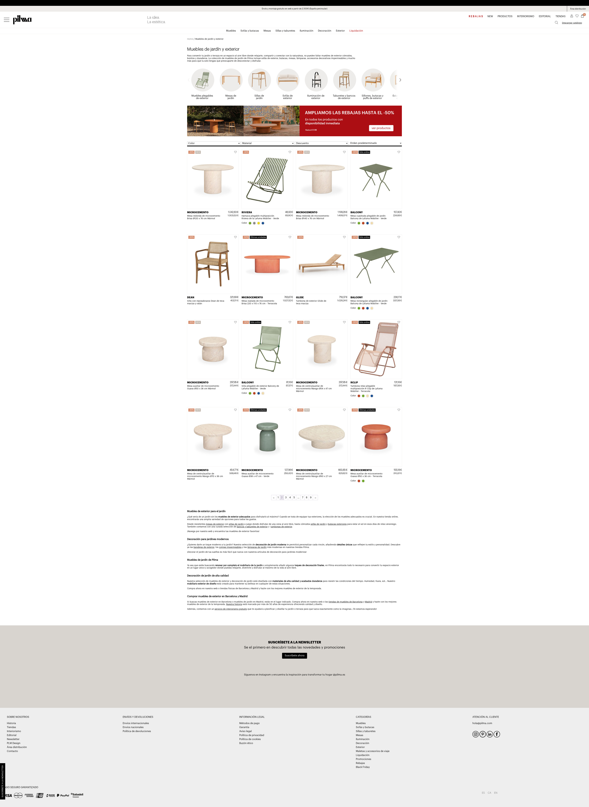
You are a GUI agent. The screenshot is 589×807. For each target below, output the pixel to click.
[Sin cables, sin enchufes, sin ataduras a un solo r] (294, 689)
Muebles (231, 31)
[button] (235, 152)
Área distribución (578, 9)
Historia (11, 723)
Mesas (267, 31)
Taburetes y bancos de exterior (344, 97)
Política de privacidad (251, 735)
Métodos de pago (249, 723)
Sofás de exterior (288, 97)
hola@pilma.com (482, 723)
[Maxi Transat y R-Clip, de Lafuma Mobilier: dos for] (214, 689)
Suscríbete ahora (294, 655)
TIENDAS (561, 16)
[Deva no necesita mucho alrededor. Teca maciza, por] (374, 689)
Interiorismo (14, 731)
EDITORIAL (545, 16)
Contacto (12, 751)
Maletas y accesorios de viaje (372, 751)
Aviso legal (245, 731)
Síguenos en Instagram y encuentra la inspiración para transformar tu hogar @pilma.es (294, 674)
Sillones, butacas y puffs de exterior (372, 97)
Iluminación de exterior (315, 97)
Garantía (244, 727)
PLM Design (13, 743)
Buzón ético (246, 743)
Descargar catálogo (572, 23)
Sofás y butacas (250, 31)
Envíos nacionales (133, 727)
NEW (490, 16)
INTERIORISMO (525, 16)
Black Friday (363, 767)
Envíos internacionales (136, 723)
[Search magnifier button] (556, 22)
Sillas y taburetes (285, 31)
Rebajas (360, 763)
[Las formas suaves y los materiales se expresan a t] (334, 689)
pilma (22, 19)
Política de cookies (250, 739)
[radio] (250, 223)
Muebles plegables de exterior (202, 97)
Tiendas (11, 727)
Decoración (324, 31)
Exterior (340, 31)
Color (244, 223)
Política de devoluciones (137, 731)
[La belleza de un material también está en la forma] (254, 689)
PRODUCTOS (505, 16)
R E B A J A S (476, 16)
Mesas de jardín (230, 97)
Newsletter (13, 739)
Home (190, 39)
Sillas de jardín (259, 97)
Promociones (363, 759)
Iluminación (306, 31)
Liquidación (356, 31)
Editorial (11, 735)
